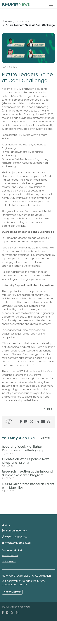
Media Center (10, 555)
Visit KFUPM (9, 561)
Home (8, 21)
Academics (22, 21)
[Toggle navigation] (51, 4)
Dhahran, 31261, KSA (15, 530)
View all (46, 438)
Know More (11, 591)
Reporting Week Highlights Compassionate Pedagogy (22, 448)
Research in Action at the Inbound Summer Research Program (27, 473)
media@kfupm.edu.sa (18, 542)
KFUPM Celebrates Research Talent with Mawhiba (28, 485)
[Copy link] (49, 422)
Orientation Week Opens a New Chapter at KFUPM (25, 461)
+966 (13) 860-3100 (16, 536)
